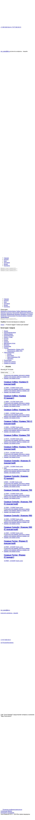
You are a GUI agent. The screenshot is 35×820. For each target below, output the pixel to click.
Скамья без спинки (10, 361)
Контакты (7, 265)
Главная (6, 258)
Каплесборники (8, 335)
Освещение (7, 346)
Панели (6, 348)
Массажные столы (9, 343)
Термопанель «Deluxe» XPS (15, 349)
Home (2, 324)
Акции (6, 264)
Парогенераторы (9, 352)
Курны (6, 340)
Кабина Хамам (8, 334)
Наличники (29, 312)
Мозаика (6, 345)
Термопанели (5, 317)
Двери (6, 331)
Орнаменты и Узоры (26, 314)
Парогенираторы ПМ (13, 357)
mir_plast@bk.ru (5, 51)
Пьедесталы (8, 360)
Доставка (7, 262)
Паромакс (10, 358)
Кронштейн (15, 312)
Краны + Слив (8, 337)
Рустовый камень (21, 316)
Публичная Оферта (6, 811)
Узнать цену (19, 387)
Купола (6, 338)
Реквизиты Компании (7, 812)
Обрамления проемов (13, 314)
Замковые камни (26, 311)
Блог (5, 261)
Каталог (6, 259)
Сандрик (29, 316)
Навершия (23, 312)
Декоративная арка (10, 332)
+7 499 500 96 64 (6, 27)
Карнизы (3, 312)
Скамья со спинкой (10, 363)
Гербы (18, 311)
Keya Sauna (10, 355)
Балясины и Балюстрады (8, 311)
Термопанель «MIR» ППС (14, 351)
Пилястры (4, 316)
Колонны (9, 312)
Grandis (9, 354)
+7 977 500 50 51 (16, 27)
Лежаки (6, 342)
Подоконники (11, 316)
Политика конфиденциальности (12, 809)
